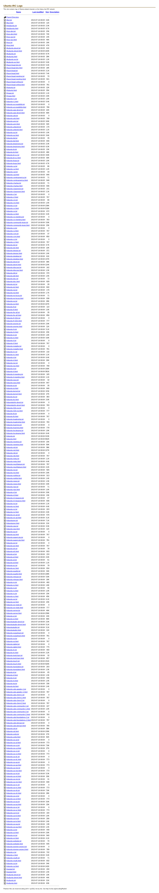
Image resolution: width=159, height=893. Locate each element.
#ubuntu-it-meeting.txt (14, 374)
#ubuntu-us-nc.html (13, 788)
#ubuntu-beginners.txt (14, 144)
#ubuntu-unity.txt (12, 734)
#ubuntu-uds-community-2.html (18, 714)
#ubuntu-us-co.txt (13, 751)
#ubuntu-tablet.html (13, 647)
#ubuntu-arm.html (13, 124)
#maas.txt (10, 93)
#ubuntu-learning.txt (14, 425)
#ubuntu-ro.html (12, 585)
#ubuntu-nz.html (12, 512)
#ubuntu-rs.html (12, 591)
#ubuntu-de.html (12, 248)
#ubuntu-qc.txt (11, 565)
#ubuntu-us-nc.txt (13, 785)
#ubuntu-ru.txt (11, 594)
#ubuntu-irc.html (12, 355)
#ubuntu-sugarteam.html (15, 636)
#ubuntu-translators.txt (14, 667)
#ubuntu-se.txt (11, 599)
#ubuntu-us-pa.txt (13, 802)
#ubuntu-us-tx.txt (12, 818)
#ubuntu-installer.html (14, 349)
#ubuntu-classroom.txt (14, 189)
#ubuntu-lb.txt (11, 414)
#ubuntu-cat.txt (12, 172)
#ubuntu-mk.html (12, 456)
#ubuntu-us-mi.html (13, 776)
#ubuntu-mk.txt (12, 453)
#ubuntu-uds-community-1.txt (17, 706)
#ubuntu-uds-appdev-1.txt (16, 689)
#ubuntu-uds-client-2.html (16, 703)
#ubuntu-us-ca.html (13, 748)
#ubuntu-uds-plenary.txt (15, 723)
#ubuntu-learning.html (14, 428)
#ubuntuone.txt (12, 520)
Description (54, 12)
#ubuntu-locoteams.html (15, 433)
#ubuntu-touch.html (13, 664)
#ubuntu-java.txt (12, 380)
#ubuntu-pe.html (12, 546)
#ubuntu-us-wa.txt (13, 824)
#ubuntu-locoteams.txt (14, 430)
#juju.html (10, 45)
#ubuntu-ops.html (13, 529)
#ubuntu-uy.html (12, 833)
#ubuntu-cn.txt (11, 206)
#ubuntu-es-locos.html (14, 298)
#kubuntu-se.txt (12, 59)
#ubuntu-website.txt (13, 841)
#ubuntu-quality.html (14, 574)
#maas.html (10, 96)
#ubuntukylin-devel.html (15, 405)
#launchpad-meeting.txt (15, 76)
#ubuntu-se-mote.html (14, 608)
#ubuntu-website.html (14, 844)
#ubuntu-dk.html (12, 276)
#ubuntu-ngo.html (13, 490)
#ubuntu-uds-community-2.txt (17, 712)
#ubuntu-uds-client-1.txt (15, 695)
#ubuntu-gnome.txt (13, 324)
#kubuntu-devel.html (14, 51)
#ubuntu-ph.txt (11, 549)
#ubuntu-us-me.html (14, 771)
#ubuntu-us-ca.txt (13, 745)
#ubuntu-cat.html (12, 175)
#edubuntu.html (12, 28)
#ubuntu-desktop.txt (13, 256)
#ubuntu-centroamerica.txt (16, 177)
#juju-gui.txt (10, 37)
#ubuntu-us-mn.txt (13, 779)
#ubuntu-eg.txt (11, 290)
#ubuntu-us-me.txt (13, 768)
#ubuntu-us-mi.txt (13, 773)
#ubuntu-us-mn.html (14, 782)
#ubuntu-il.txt (11, 340)
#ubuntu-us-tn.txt (12, 813)
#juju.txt (9, 42)
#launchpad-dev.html (14, 68)
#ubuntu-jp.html (12, 388)
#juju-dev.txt (11, 31)
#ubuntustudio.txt (12, 627)
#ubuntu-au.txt (11, 132)
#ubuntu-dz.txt (11, 284)
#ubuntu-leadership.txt (14, 419)
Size (47, 12)
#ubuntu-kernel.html (14, 394)
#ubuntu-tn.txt (11, 650)
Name (18, 12)
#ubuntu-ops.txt (12, 526)
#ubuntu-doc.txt (12, 279)
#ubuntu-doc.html (13, 281)
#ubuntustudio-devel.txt (15, 622)
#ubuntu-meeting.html (14, 445)
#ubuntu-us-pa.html (13, 804)
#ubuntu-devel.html (13, 265)
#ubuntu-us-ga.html (13, 765)
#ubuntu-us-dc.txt (13, 757)
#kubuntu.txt (11, 54)
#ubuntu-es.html (12, 304)
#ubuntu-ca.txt (11, 166)
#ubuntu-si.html (12, 619)
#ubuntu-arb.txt (12, 116)
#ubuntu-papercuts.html (15, 540)
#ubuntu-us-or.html (13, 799)
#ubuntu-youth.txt (13, 858)
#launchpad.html (12, 73)
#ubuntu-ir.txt (11, 357)
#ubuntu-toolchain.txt (14, 655)
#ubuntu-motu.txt (12, 459)
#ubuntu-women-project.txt (16, 847)
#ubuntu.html (11, 439)
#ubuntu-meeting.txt (14, 442)
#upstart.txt (10, 869)
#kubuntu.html (11, 57)
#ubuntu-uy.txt (11, 830)
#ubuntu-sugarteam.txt (14, 633)
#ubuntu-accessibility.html (16, 107)
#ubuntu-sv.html (12, 641)
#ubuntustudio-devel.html (16, 624)
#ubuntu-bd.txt (11, 138)
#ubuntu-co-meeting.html (15, 220)
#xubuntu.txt (11, 880)
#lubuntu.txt (10, 87)
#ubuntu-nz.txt (11, 509)
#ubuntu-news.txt (12, 481)
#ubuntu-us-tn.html (13, 816)
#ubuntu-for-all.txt (13, 312)
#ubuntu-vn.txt (11, 835)
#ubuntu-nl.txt (11, 492)
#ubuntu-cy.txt (11, 228)
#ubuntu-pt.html (12, 563)
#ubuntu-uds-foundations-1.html (18, 720)
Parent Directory (12, 17)
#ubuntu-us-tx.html (13, 821)
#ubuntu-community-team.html (18, 225)
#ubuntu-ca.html (12, 169)
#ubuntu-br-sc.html (13, 158)
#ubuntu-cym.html (13, 236)
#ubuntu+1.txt (11, 99)
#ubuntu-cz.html (12, 242)
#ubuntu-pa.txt (11, 532)
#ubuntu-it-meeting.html (15, 377)
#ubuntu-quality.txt (13, 571)
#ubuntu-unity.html (13, 737)
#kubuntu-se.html (13, 62)
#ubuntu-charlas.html (14, 186)
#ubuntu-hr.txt (11, 329)
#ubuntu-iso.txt (12, 363)
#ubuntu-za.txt (11, 863)
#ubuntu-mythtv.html (14, 478)
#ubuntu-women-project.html (17, 849)
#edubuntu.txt (11, 26)
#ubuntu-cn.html (12, 208)
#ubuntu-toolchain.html (15, 658)
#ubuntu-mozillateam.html (16, 467)
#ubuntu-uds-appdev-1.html (16, 692)
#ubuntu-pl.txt (11, 554)
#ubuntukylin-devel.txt (14, 402)
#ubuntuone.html (12, 523)
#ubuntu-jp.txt (11, 385)
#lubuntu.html (11, 90)
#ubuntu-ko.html (12, 400)
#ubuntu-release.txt (13, 577)
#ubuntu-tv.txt (11, 678)
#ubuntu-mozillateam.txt (15, 464)
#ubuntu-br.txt (11, 149)
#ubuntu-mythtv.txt (13, 475)
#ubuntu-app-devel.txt (14, 110)
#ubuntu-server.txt (13, 610)
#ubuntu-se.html (12, 602)
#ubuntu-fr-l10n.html (14, 321)
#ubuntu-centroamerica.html (17, 180)
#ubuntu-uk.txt (11, 728)
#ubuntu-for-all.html (13, 315)
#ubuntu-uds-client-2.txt (15, 700)
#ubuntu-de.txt (11, 245)
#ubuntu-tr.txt (11, 672)
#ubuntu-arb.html (12, 118)
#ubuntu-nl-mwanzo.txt (15, 498)
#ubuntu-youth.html (13, 861)
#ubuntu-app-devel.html (15, 113)
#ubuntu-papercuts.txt (14, 537)
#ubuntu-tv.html (12, 681)
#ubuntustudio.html (13, 630)
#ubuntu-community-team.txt (17, 222)
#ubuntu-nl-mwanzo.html (15, 501)
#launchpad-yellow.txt (14, 82)
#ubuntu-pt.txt (11, 560)
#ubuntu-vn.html (12, 838)
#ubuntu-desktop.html (14, 259)
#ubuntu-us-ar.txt (12, 740)
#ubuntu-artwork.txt (13, 127)
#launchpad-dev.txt (13, 65)
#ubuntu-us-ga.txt (13, 762)
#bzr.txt (9, 20)
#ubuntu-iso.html (12, 366)
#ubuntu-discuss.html (14, 270)
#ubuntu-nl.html (12, 495)
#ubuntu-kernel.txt (13, 391)
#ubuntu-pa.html (12, 534)
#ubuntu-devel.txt (13, 262)
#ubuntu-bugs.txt (12, 161)
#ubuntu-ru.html (12, 596)
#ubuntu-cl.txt (11, 194)
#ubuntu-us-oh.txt (13, 790)
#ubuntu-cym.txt (12, 234)
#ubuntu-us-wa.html (14, 827)
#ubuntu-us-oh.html (13, 793)
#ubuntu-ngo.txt (12, 487)
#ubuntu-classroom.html (15, 191)
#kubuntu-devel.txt (13, 48)
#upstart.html (11, 872)
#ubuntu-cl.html (12, 197)
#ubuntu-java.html (13, 383)
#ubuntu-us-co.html (13, 754)
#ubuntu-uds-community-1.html (18, 709)
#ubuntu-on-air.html (13, 518)
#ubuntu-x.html (12, 855)
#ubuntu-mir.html (12, 450)
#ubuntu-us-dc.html (13, 759)
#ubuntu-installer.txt (13, 346)
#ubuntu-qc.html (12, 568)
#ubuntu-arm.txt (12, 121)
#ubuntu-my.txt (12, 470)
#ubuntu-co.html (12, 214)
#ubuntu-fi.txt (11, 307)
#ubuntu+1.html (12, 102)
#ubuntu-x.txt (11, 852)
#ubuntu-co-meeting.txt (15, 217)
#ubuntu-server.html (14, 613)
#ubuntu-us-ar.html (13, 743)
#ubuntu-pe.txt (11, 543)
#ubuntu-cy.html (12, 231)
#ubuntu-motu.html (13, 461)
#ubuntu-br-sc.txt (12, 155)
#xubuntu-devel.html (14, 878)
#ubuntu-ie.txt (11, 335)
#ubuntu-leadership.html (15, 422)
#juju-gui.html (11, 40)
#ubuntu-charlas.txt (13, 183)
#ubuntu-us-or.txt (12, 796)
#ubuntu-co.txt (11, 211)
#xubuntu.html (11, 883)
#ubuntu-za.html (12, 866)
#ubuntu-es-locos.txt (14, 296)
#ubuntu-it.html (12, 371)
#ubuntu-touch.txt (13, 661)
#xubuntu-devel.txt (13, 875)
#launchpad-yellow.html (15, 85)
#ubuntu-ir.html (12, 360)
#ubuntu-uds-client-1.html (16, 698)
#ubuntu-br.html (12, 152)
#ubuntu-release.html (14, 579)
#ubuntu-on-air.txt (13, 515)
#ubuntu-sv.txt (11, 639)
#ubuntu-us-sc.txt (12, 807)
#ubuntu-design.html (14, 253)
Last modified (38, 12)
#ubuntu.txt (10, 436)
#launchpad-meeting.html (16, 79)
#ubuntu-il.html (12, 343)
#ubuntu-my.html (12, 473)
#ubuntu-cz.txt (11, 239)
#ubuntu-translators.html (15, 669)
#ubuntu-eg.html (12, 293)
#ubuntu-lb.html (12, 416)
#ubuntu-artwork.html (14, 130)
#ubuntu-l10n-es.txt (13, 408)
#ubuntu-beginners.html (15, 146)
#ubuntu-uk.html (12, 731)
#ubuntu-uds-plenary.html (16, 726)
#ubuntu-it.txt (11, 369)
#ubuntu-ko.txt (11, 397)
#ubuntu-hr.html (12, 332)
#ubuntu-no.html (12, 506)
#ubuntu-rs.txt (11, 588)
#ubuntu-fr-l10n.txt (13, 318)
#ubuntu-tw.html (12, 686)
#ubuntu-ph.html (12, 551)
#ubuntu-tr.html (12, 675)
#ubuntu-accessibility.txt (15, 104)
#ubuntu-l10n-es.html (14, 411)
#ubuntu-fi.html (12, 310)
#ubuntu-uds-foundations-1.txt (17, 717)
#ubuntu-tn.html (12, 653)
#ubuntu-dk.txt (11, 273)
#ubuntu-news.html (13, 484)
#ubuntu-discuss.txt (13, 267)
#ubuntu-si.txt (11, 616)
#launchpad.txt (12, 71)
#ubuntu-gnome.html (14, 326)
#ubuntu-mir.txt (12, 447)
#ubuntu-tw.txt (11, 684)
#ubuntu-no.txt (11, 504)
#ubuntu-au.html (12, 135)
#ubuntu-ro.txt (11, 582)
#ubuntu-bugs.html (13, 163)
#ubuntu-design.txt (13, 251)
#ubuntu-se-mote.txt (14, 605)
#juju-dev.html (11, 34)
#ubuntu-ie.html (12, 338)
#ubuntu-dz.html (12, 287)
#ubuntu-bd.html (12, 141)
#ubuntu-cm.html (12, 203)
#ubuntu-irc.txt (11, 352)
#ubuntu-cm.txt (12, 200)
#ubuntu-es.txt (11, 301)
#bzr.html (9, 23)
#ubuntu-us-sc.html (13, 810)
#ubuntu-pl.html (12, 557)
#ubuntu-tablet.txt (13, 644)
